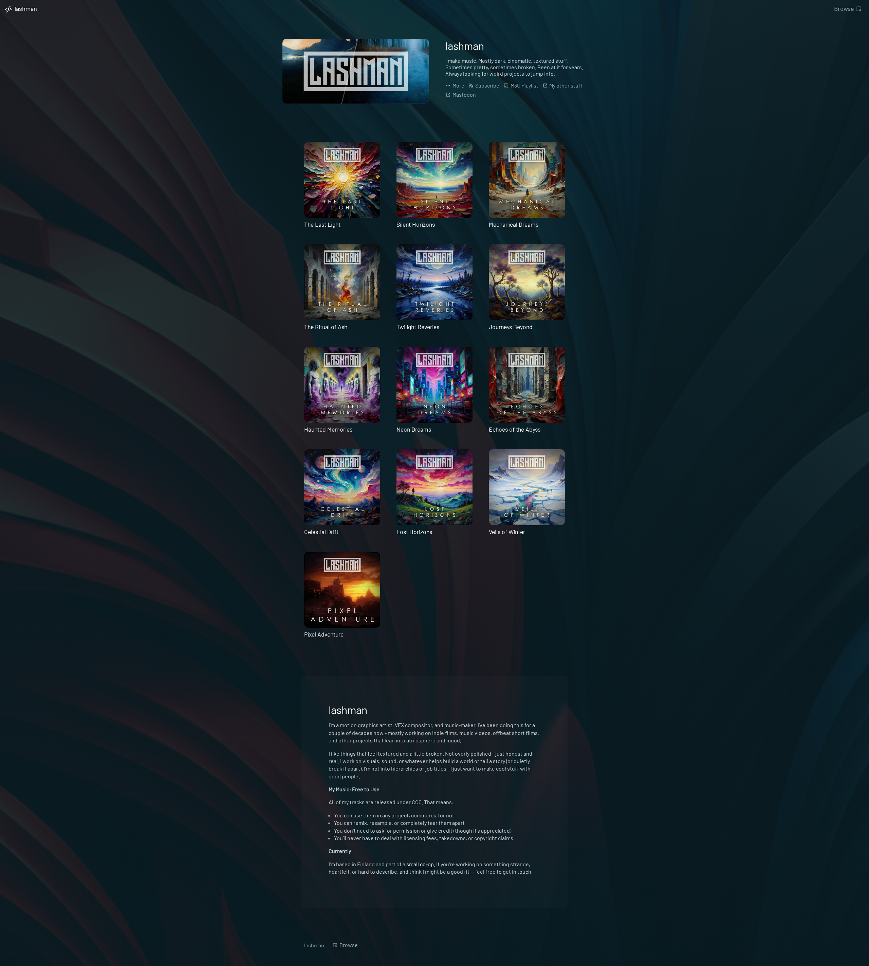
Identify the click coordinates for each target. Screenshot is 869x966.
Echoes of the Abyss (514, 429)
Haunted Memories (328, 429)
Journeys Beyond (511, 326)
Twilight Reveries (417, 326)
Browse (844, 8)
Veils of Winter (507, 531)
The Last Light (322, 224)
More (457, 85)
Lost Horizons (414, 531)
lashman (314, 945)
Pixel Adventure (324, 634)
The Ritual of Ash (325, 326)
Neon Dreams (413, 429)
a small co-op (418, 863)
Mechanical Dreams (513, 224)
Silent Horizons (415, 224)
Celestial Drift (321, 531)
